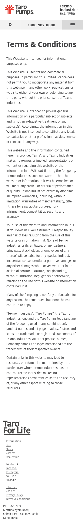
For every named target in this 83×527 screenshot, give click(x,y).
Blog (8, 445)
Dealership (12, 457)
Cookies (10, 491)
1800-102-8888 (41, 24)
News (9, 449)
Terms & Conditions (18, 499)
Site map (11, 487)
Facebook (11, 468)
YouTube (11, 476)
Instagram (12, 472)
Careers (10, 453)
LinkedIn (11, 480)
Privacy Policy (14, 495)
